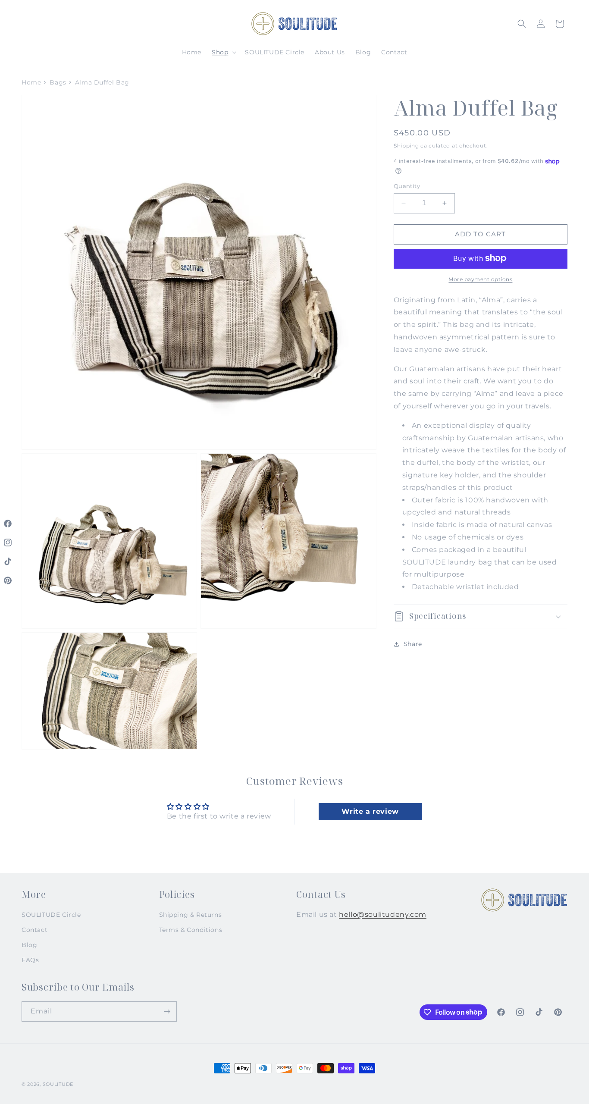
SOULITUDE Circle (51, 915)
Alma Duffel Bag (102, 82)
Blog (29, 945)
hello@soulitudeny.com (382, 914)
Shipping (406, 145)
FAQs (30, 960)
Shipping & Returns (190, 915)
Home (31, 82)
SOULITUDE (58, 1084)
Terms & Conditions (190, 930)
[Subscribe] (166, 1011)
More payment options (480, 279)
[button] (223, 52)
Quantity (407, 185)
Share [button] (413, 644)
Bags (58, 82)
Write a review (369, 811)
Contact (34, 930)
